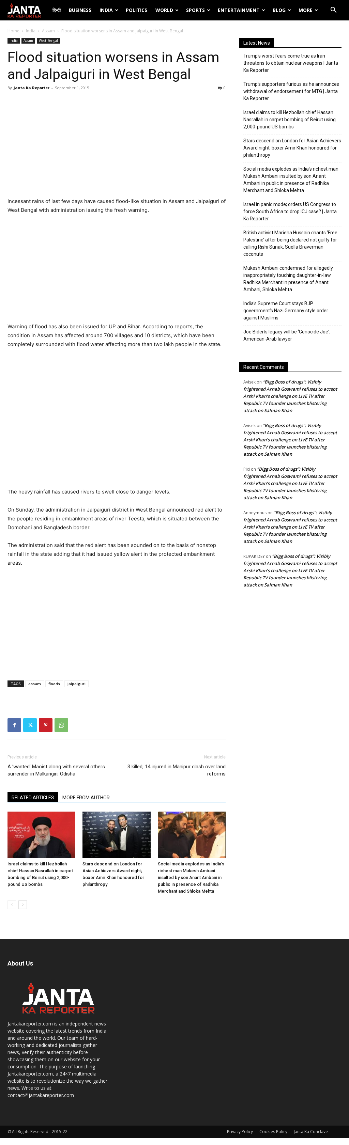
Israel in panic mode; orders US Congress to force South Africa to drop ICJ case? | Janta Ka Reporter (290, 211)
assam (34, 683)
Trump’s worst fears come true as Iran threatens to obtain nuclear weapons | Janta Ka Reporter (290, 63)
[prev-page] (11, 904)
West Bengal (48, 40)
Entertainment (239, 10)
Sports (195, 10)
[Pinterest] (45, 725)
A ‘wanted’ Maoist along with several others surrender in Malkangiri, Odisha (56, 770)
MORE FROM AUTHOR (86, 797)
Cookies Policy (273, 1131)
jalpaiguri (76, 683)
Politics (136, 10)
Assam (48, 31)
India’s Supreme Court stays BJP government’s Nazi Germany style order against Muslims (285, 310)
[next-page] (22, 904)
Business (80, 10)
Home (13, 31)
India (106, 10)
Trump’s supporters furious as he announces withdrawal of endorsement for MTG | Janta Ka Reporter (291, 91)
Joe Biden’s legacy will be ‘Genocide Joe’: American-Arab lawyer (286, 335)
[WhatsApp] (61, 725)
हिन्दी (56, 10)
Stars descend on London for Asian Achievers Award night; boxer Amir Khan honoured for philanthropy (292, 148)
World (164, 10)
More (306, 10)
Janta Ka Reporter (31, 87)
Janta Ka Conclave (311, 1131)
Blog (279, 10)
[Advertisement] (116, 145)
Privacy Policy (240, 1131)
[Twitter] (30, 725)
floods (54, 683)
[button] (333, 10)
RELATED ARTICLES (33, 797)
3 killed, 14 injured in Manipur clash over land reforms (176, 770)
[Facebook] (14, 725)
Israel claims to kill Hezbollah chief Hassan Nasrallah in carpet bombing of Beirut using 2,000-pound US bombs (289, 119)
